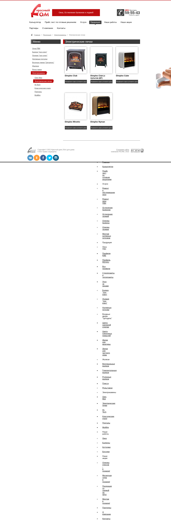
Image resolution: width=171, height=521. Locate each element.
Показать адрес (134, 15)
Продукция (95, 22)
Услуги (83, 22)
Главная (37, 35)
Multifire (37, 95)
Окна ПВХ (36, 48)
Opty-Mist (38, 78)
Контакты (61, 28)
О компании (47, 28)
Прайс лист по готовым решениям (60, 22)
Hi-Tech (37, 85)
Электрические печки (43, 81)
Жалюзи (35, 66)
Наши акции (126, 22)
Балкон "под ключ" (39, 52)
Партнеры (33, 28)
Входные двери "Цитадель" (43, 63)
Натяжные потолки (39, 59)
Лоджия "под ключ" (39, 56)
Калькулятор (35, 22)
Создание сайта (122, 150)
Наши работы (110, 22)
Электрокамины (60, 35)
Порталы (38, 92)
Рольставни (37, 70)
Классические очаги (43, 88)
